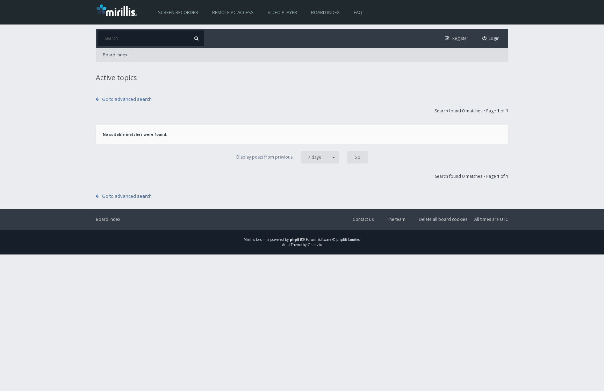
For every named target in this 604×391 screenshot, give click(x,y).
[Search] (196, 38)
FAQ (358, 12)
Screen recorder (178, 12)
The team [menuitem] (396, 219)
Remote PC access (233, 12)
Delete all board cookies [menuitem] (443, 219)
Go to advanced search (127, 99)
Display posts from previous (278, 157)
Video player (282, 12)
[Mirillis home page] (118, 10)
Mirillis (249, 239)
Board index (325, 12)
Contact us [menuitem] (363, 219)
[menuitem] (491, 38)
